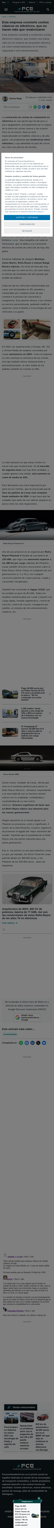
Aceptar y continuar (27, 217)
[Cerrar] (38, 1498)
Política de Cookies (35, 212)
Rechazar (27, 231)
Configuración (27, 224)
